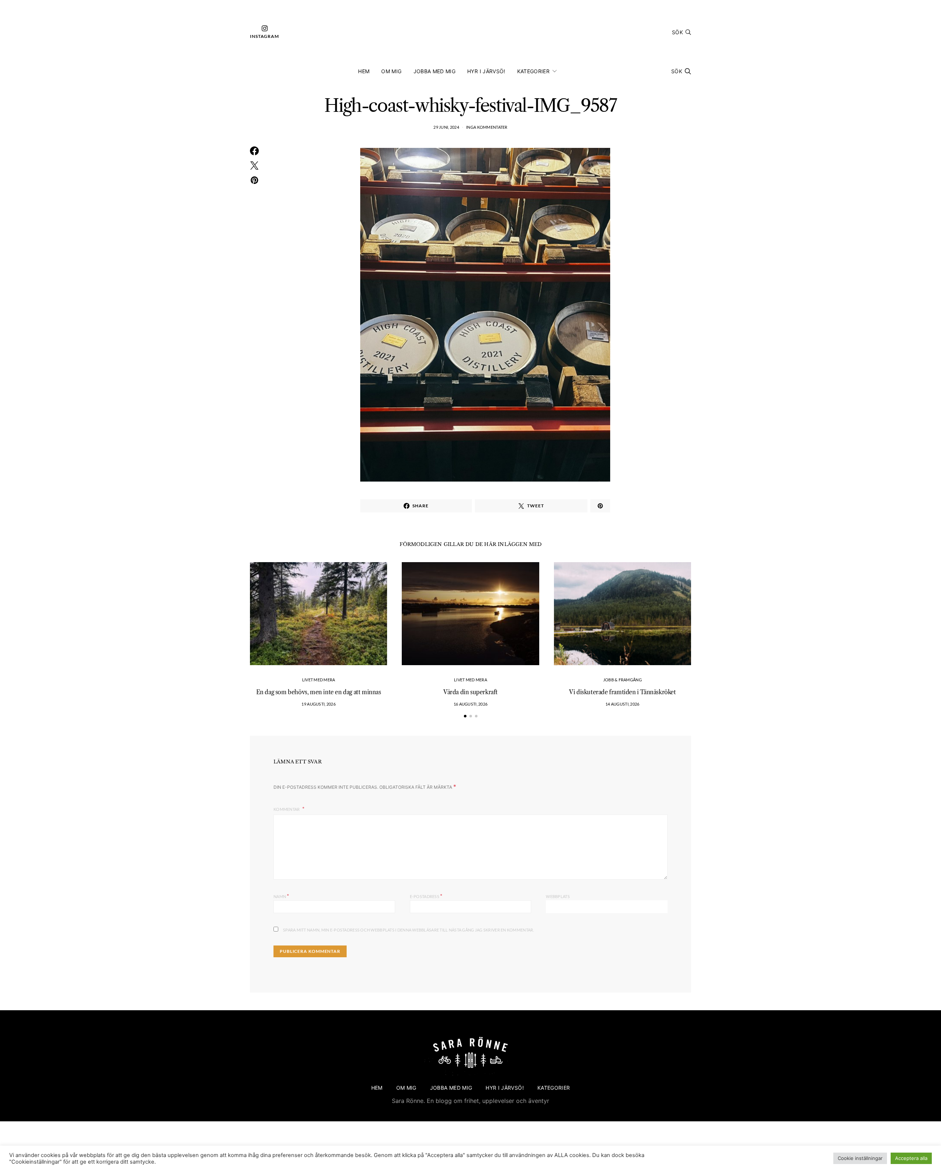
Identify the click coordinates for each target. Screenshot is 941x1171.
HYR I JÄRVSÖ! (486, 71)
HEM (363, 71)
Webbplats (557, 896)
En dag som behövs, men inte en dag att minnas (318, 692)
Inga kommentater (486, 127)
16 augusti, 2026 (470, 704)
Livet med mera (318, 679)
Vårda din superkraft (470, 692)
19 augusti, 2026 (318, 704)
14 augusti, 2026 (622, 704)
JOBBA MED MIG (435, 71)
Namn (281, 895)
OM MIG (391, 71)
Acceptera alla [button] (911, 1158)
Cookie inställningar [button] (860, 1158)
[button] (465, 716)
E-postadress (426, 895)
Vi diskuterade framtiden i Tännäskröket (622, 692)
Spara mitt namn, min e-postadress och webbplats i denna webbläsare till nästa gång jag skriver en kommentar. (408, 929)
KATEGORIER (533, 71)
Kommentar (287, 809)
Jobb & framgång (622, 679)
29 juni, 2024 (446, 127)
